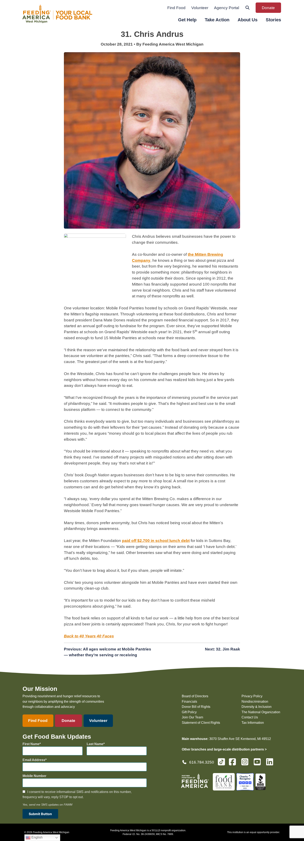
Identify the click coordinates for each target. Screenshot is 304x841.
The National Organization (261, 712)
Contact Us (250, 717)
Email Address (34, 760)
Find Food (176, 8)
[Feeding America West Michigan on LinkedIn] (271, 763)
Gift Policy (189, 712)
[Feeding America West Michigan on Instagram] (246, 763)
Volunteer (199, 8)
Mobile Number (34, 776)
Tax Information (253, 722)
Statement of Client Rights (201, 722)
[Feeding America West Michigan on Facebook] (233, 763)
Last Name (95, 744)
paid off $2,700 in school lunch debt (156, 540)
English (37, 837)
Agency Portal (226, 8)
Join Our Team (192, 717)
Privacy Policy (252, 696)
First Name (31, 744)
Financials (189, 701)
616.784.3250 (201, 762)
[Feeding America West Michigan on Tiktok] (221, 761)
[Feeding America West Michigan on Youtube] (258, 763)
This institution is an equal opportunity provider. (253, 832)
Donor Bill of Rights (196, 706)
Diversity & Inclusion (257, 706)
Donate (268, 8)
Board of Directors (195, 696)
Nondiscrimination (255, 701)
